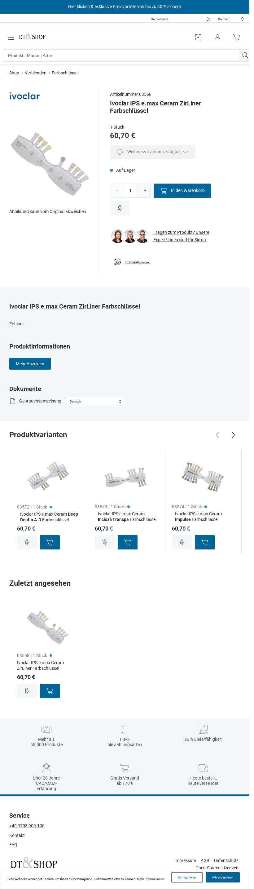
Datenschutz (226, 860)
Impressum (185, 860)
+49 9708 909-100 (27, 825)
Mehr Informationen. (151, 879)
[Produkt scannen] (198, 37)
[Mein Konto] (217, 37)
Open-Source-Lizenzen (217, 867)
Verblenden (35, 72)
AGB (205, 860)
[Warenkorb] (238, 37)
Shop (14, 72)
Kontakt (17, 835)
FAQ (13, 844)
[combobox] (179, 19)
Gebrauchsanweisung (40, 400)
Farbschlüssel (65, 72)
